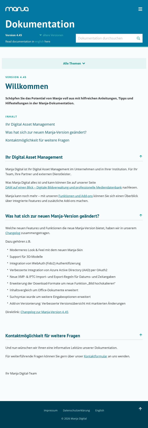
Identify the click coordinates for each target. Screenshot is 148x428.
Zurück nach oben (141, 156)
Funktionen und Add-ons (75, 196)
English (40, 41)
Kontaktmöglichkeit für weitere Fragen (37, 140)
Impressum (51, 410)
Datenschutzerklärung (76, 410)
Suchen (138, 38)
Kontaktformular (95, 356)
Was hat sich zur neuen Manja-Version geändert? (45, 132)
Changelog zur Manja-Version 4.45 (44, 312)
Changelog (12, 233)
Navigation (140, 9)
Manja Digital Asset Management (17, 9)
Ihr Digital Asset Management (30, 124)
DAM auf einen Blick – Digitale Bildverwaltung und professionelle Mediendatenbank (63, 187)
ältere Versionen (53, 35)
